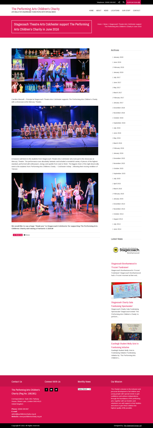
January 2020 (118, 57)
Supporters (132, 2)
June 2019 (117, 62)
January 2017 (118, 103)
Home (91, 10)
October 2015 (118, 168)
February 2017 (119, 98)
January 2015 (118, 199)
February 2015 (119, 194)
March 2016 (118, 143)
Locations (115, 10)
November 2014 (119, 209)
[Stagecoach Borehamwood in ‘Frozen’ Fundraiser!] (126, 251)
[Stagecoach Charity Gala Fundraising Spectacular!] (126, 290)
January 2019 (118, 72)
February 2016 (119, 148)
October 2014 (118, 214)
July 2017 (117, 77)
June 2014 (117, 229)
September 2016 (119, 123)
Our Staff (126, 10)
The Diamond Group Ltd (132, 426)
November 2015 (119, 163)
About (98, 10)
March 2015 (118, 189)
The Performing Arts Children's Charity (36, 9)
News (106, 10)
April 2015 (117, 184)
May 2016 (117, 138)
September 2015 (119, 173)
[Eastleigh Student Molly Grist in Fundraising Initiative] (126, 332)
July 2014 (117, 224)
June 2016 (117, 133)
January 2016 (118, 153)
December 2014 (119, 204)
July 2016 (117, 128)
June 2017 (117, 82)
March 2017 (118, 92)
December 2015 (119, 158)
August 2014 (118, 219)
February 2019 (119, 67)
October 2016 (118, 118)
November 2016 (119, 113)
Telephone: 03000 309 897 (106, 2)
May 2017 (117, 87)
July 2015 (117, 178)
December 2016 (119, 108)
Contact (136, 10)
